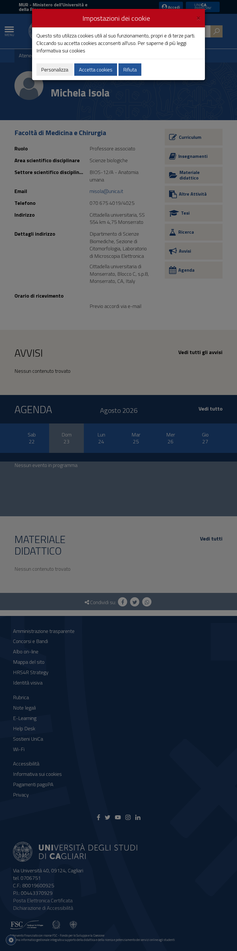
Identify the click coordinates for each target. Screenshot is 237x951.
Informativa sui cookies (60, 50)
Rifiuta (130, 69)
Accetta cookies (95, 69)
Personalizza (54, 69)
